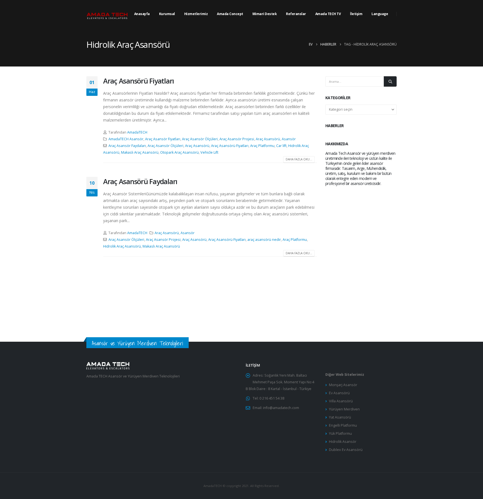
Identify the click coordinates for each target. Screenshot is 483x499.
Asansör (289, 139)
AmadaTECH (137, 132)
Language (379, 13)
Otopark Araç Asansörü (179, 152)
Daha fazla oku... (299, 159)
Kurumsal (167, 13)
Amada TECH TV (328, 13)
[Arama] (390, 81)
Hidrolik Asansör (342, 441)
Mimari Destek (264, 13)
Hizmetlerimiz (196, 13)
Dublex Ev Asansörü (346, 449)
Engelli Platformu (343, 425)
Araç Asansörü (268, 139)
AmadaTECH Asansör (125, 139)
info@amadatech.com (281, 407)
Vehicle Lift (209, 152)
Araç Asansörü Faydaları (140, 181)
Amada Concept (230, 13)
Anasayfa (142, 13)
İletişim (356, 13)
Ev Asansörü (339, 393)
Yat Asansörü (340, 417)
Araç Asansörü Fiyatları (138, 80)
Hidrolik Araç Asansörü (122, 246)
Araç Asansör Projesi (236, 139)
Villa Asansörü (341, 401)
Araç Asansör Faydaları (127, 145)
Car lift (281, 145)
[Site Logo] (107, 14)
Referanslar (296, 13)
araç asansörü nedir (264, 239)
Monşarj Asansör (343, 384)
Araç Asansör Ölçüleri (200, 139)
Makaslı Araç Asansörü (139, 152)
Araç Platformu (262, 145)
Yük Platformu (340, 433)
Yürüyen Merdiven (344, 409)
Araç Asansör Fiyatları (162, 139)
